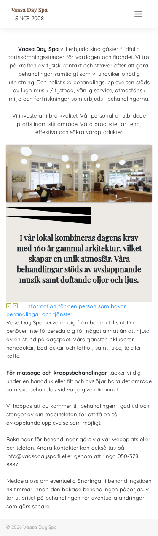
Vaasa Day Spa (29, 9)
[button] (79, 310)
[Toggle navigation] (138, 14)
